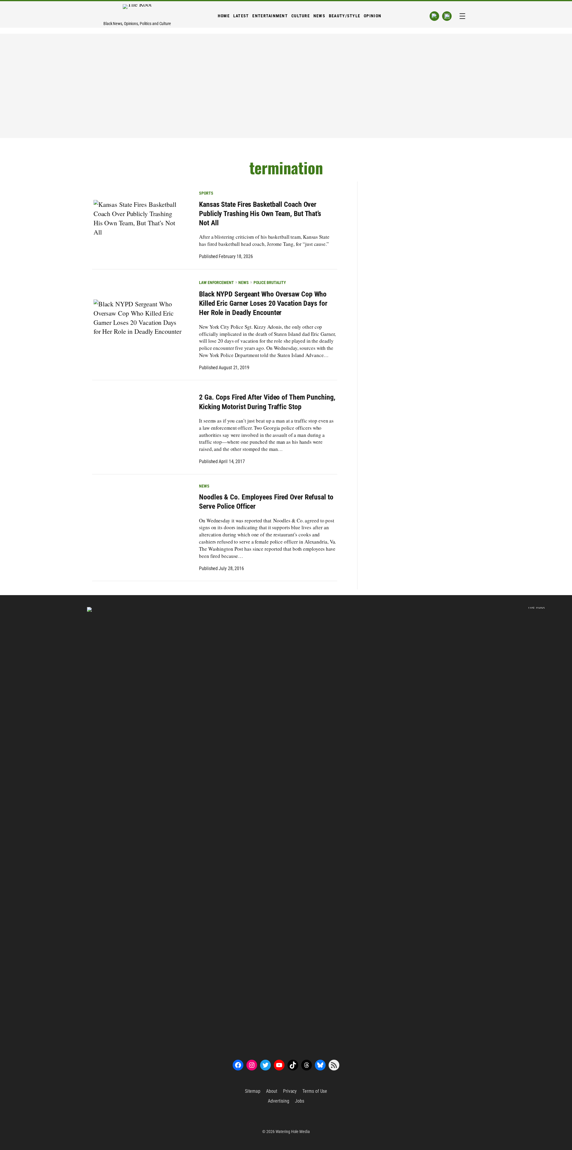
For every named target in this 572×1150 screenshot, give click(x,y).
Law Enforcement (216, 282)
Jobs (299, 1101)
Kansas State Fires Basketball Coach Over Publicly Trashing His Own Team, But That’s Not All (260, 213)
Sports (206, 193)
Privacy (290, 1091)
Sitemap (252, 1091)
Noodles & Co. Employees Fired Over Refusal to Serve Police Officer (266, 501)
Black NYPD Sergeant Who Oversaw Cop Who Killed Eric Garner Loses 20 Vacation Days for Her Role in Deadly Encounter (263, 303)
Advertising (278, 1101)
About (271, 1091)
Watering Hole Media (293, 1131)
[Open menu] (462, 16)
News (243, 282)
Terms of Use (314, 1091)
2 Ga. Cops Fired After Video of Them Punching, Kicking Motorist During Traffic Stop (267, 402)
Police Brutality (270, 282)
